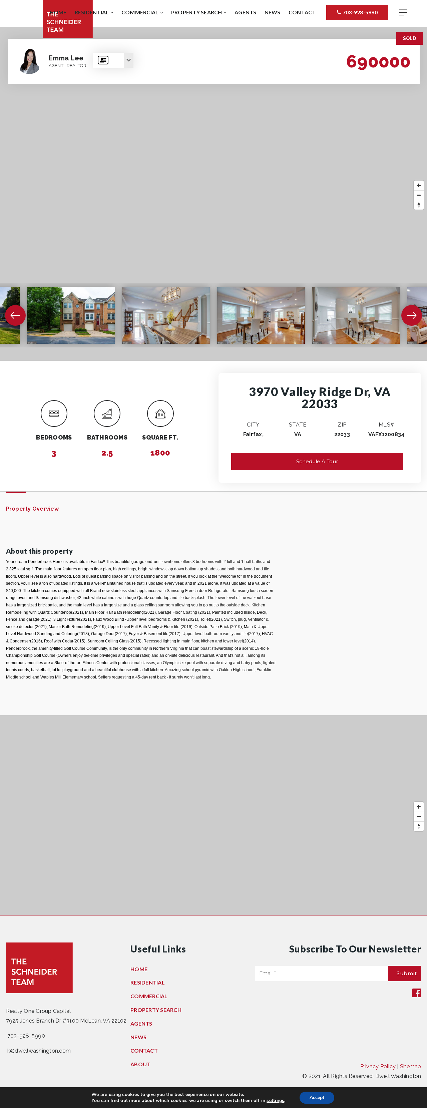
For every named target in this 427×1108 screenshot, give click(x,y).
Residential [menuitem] (92, 12)
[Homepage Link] (39, 967)
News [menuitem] (273, 12)
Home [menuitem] (58, 12)
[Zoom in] (419, 185)
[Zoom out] (419, 195)
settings (275, 1101)
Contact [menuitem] (302, 12)
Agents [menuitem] (246, 12)
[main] (213, 471)
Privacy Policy (378, 1066)
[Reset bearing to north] (419, 205)
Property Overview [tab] (32, 509)
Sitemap (410, 1066)
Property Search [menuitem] (197, 12)
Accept (317, 1097)
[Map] (213, 194)
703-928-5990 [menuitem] (360, 12)
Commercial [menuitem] (140, 12)
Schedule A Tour (317, 461)
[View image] (71, 315)
